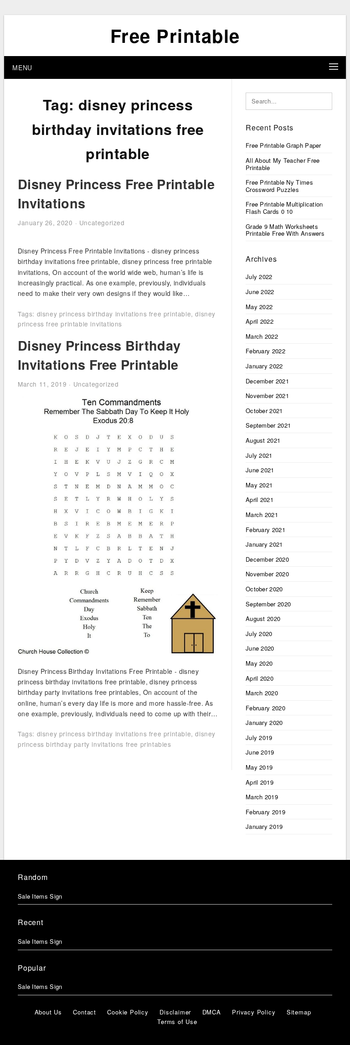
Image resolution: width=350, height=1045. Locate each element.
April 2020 (259, 678)
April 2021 (259, 499)
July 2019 (259, 737)
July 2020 (259, 633)
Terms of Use (177, 1021)
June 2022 (260, 291)
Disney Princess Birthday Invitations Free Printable (99, 355)
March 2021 (262, 514)
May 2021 (259, 485)
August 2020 (263, 618)
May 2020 (259, 663)
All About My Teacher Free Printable (283, 164)
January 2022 (264, 366)
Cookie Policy (127, 1012)
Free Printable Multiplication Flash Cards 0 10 (284, 208)
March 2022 (262, 336)
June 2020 (260, 648)
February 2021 (265, 529)
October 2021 (264, 410)
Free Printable (175, 35)
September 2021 (268, 425)
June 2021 (260, 470)
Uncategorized (102, 222)
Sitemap (299, 1012)
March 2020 (262, 692)
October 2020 (264, 589)
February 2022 (265, 351)
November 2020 (267, 573)
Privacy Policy (253, 1012)
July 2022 (259, 276)
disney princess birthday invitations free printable (114, 313)
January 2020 (264, 722)
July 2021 (259, 455)
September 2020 (268, 604)
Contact (84, 1012)
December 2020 (267, 559)
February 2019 (265, 811)
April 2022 (259, 321)
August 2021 (263, 440)
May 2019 (259, 767)
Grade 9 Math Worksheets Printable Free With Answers (285, 230)
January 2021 (264, 544)
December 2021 (267, 381)
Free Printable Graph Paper (283, 145)
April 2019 (259, 782)
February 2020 (265, 708)
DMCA (211, 1012)
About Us (48, 1012)
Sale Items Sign (40, 896)
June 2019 (260, 752)
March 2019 (262, 796)
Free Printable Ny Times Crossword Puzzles (279, 186)
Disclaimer (175, 1012)
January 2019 (264, 826)
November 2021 (267, 395)
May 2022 (259, 306)
